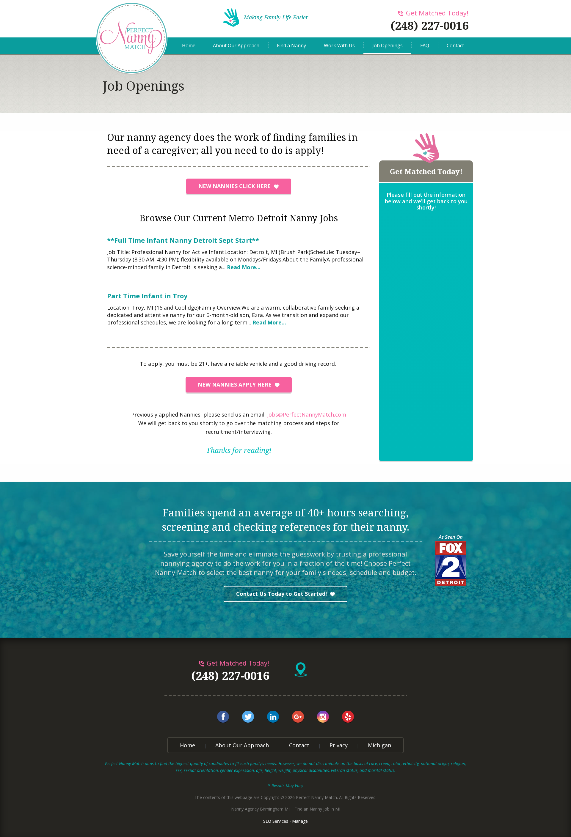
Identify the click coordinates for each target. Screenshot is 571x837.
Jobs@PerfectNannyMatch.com (306, 414)
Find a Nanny (291, 45)
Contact (455, 45)
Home (188, 45)
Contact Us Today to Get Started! (281, 593)
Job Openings (387, 45)
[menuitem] (188, 45)
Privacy (339, 745)
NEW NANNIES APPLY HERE (235, 384)
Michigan (379, 745)
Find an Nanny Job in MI (317, 809)
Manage (300, 821)
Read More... (244, 267)
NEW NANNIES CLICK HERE (234, 186)
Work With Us (339, 45)
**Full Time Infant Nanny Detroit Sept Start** (183, 240)
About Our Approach (236, 45)
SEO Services (275, 821)
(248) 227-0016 (429, 25)
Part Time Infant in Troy (147, 295)
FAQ (424, 45)
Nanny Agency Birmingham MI (260, 809)
